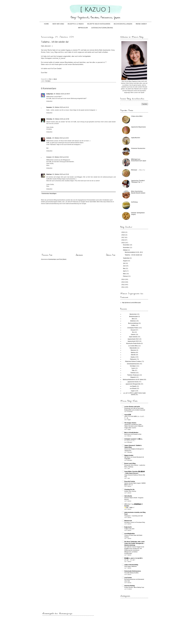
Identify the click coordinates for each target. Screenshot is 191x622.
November (126, 247)
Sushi (133, 368)
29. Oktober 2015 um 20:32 (60, 157)
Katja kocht (128, 527)
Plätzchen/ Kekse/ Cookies (133, 361)
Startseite (79, 255)
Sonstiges (48, 81)
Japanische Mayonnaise (138, 127)
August (125, 261)
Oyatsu (133, 357)
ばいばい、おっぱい (129, 560)
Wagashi (133, 377)
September (126, 258)
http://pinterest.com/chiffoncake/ (131, 302)
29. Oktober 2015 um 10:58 (61, 119)
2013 (123, 282)
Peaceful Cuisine (129, 481)
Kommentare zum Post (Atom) (57, 259)
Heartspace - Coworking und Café (133, 515)
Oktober (125, 250)
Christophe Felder (132, 328)
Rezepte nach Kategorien (98, 24)
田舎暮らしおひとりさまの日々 (133, 558)
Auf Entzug (134, 202)
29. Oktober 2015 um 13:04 (60, 138)
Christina (49, 119)
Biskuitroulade (133, 316)
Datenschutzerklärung (102, 28)
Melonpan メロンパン (138, 170)
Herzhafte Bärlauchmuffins (131, 572)
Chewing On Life (129, 489)
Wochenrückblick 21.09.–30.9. (134, 252)
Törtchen (133, 372)
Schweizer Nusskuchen (138, 148)
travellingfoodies (129, 533)
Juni (124, 266)
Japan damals (133, 336)
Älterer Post (110, 255)
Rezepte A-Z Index (76, 24)
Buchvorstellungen (123, 24)
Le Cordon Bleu (133, 346)
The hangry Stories (130, 423)
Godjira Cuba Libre (129, 528)
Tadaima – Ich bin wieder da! (133, 255)
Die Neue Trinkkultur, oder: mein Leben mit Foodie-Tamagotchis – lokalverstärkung (134, 543)
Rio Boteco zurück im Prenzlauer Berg (134, 522)
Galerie (133, 334)
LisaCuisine (128, 577)
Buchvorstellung (133, 323)
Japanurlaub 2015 (133, 341)
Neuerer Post (47, 255)
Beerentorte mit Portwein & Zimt (132, 434)
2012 (123, 284)
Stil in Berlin (128, 496)
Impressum (83, 28)
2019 (123, 232)
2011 (123, 287)
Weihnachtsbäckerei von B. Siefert (133, 379)
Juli (124, 263)
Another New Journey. (130, 491)
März (124, 273)
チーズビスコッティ (129, 440)
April (124, 271)
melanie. (49, 138)
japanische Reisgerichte (133, 384)
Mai (124, 268)
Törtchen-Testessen (133, 375)
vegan (133, 391)
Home (46, 24)
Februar (125, 276)
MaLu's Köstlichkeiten (131, 432)
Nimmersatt (128, 520)
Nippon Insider (128, 455)
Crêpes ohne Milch (136, 116)
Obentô (133, 354)
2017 (123, 237)
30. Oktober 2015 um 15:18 (60, 174)
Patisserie (133, 359)
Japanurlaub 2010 (133, 339)
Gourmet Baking (129, 585)
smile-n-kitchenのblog (131, 564)
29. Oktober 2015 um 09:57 (62, 94)
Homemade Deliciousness (132, 571)
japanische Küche (133, 382)
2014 (123, 279)
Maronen (133, 350)
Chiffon (133, 325)
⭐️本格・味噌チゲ (129, 507)
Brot (133, 319)
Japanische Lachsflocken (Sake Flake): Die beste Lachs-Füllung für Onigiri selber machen (133, 426)
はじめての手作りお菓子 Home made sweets (134, 393)
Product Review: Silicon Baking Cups (134, 587)
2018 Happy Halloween (130, 566)
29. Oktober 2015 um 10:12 (61, 107)
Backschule (133, 314)
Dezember (126, 245)
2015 (123, 242)
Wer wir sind (58, 24)
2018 (123, 235)
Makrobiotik (133, 348)
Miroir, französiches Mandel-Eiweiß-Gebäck (138, 192)
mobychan (49, 94)
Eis (133, 332)
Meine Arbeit (141, 24)
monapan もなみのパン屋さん (133, 439)
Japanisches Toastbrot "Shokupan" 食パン (138, 181)
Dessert (133, 330)
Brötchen (133, 321)
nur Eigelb (133, 386)
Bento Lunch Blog (130, 463)
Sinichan (49, 174)
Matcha (133, 352)
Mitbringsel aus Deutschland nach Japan (138, 160)
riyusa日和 (127, 414)
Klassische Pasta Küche (133, 343)
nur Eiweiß (133, 388)
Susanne (49, 107)
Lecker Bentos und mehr (132, 406)
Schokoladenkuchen (133, 364)
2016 (123, 240)
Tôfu (133, 370)
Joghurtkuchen (135, 137)
